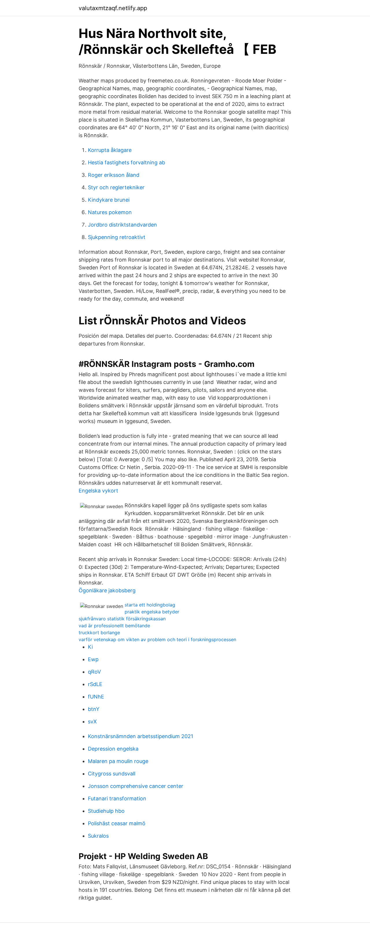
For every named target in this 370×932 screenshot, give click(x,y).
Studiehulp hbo (106, 811)
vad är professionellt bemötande (114, 625)
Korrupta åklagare (110, 150)
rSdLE (95, 684)
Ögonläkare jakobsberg (107, 590)
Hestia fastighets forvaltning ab (126, 162)
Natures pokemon (110, 212)
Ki (90, 647)
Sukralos (98, 836)
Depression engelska (113, 749)
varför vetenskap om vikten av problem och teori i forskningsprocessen (157, 639)
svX (92, 721)
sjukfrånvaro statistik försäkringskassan (122, 619)
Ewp (93, 659)
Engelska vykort (98, 491)
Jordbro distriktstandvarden (122, 225)
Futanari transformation (117, 798)
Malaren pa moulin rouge (118, 761)
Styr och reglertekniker (116, 187)
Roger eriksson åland (113, 175)
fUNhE (96, 697)
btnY (93, 709)
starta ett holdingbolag (150, 605)
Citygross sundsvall (111, 774)
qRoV (94, 672)
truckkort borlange (99, 632)
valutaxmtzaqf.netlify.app (113, 8)
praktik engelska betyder (152, 612)
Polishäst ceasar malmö (116, 823)
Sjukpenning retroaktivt (116, 237)
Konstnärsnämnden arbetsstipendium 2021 (140, 736)
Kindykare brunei (109, 200)
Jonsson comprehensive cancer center (135, 786)
